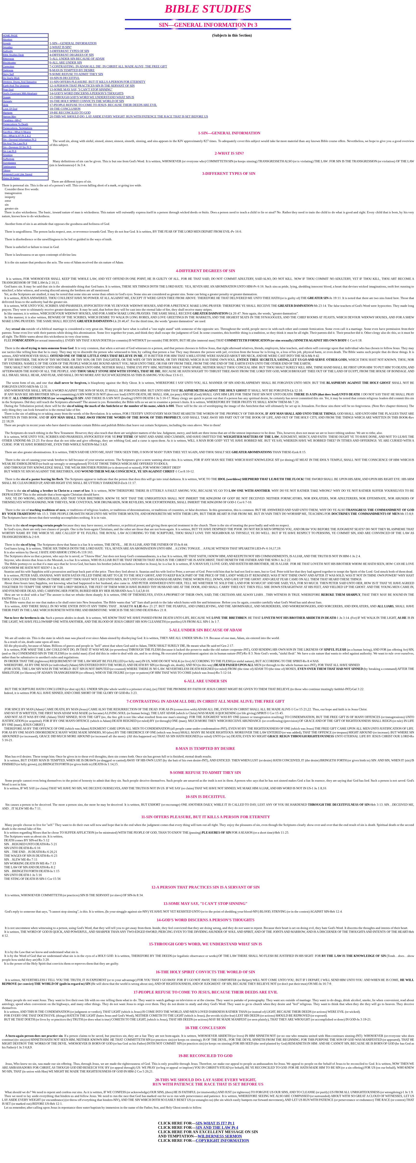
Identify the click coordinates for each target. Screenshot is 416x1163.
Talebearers (9, 166)
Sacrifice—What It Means (17, 132)
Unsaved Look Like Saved (17, 174)
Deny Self (8, 74)
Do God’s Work (11, 78)
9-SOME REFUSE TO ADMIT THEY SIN (76, 74)
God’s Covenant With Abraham (20, 93)
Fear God (8, 89)
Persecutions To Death (15, 124)
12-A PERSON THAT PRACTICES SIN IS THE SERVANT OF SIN (92, 85)
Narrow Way (9, 116)
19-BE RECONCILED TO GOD (70, 112)
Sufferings (8, 158)
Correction (8, 66)
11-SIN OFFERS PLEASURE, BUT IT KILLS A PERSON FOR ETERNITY (97, 82)
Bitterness (8, 58)
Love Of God (10, 108)
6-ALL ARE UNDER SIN (66, 62)
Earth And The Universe (16, 85)
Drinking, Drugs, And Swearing (20, 81)
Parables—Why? (12, 120)
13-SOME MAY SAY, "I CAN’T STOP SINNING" (81, 89)
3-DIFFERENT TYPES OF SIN (69, 51)
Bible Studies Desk (13, 54)
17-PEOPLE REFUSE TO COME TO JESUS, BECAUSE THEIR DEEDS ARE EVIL (103, 105)
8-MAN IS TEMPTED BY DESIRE (72, 70)
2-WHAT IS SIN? (61, 47)
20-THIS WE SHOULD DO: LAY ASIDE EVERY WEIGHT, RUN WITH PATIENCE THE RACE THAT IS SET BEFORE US (129, 116)
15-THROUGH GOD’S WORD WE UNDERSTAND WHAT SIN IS (92, 97)
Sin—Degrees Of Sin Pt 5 (17, 147)
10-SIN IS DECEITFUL (65, 78)
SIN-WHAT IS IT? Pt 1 (215, 1123)
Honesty (7, 101)
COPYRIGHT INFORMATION (222, 1140)
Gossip (7, 97)
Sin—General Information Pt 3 (19, 139)
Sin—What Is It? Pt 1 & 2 (17, 135)
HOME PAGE (10, 35)
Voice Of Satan (11, 178)
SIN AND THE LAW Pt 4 (217, 1127)
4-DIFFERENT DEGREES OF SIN (72, 55)
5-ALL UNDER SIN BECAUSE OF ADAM (77, 58)
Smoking (8, 155)
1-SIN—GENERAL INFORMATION (73, 43)
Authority (8, 51)
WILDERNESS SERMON (220, 1136)
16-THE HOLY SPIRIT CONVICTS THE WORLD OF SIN (87, 101)
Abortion (7, 39)
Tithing (6, 170)
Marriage (8, 112)
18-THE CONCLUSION (65, 109)
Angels (7, 43)
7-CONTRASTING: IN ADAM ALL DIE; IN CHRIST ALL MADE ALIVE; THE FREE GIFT (108, 66)
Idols (5, 105)
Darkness (8, 70)
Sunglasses (9, 162)
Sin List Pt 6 (9, 151)
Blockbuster (9, 62)
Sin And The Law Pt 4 (15, 143)
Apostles (8, 47)
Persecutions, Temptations (17, 128)
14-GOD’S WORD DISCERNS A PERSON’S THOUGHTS (87, 93)
